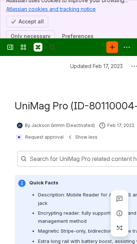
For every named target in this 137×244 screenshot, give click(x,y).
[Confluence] (38, 47)
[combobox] (30, 159)
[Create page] (119, 228)
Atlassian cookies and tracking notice (51, 9)
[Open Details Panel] (119, 213)
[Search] (52, 47)
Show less (86, 137)
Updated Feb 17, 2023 (96, 66)
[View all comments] (119, 198)
